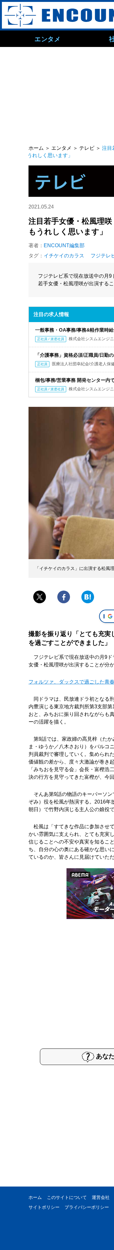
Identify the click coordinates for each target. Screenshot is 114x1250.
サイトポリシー (44, 1207)
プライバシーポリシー (87, 1207)
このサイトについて (67, 1197)
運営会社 (101, 1197)
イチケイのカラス (64, 255)
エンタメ (47, 38)
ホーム (35, 1197)
